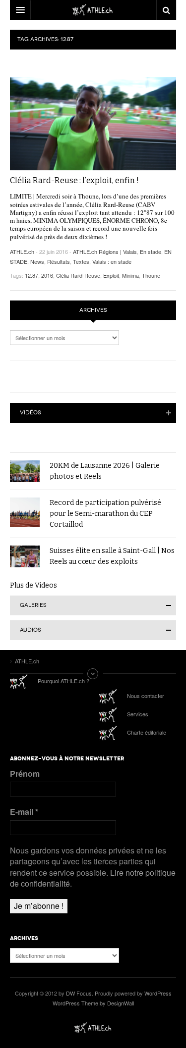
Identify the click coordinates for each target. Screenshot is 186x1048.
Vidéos (30, 412)
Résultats (58, 261)
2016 (47, 275)
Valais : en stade (111, 261)
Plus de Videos (33, 585)
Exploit (111, 275)
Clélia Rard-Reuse (78, 275)
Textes (81, 261)
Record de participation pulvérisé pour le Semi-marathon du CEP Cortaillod (105, 514)
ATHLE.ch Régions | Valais (105, 251)
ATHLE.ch (22, 251)
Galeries (33, 605)
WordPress (158, 993)
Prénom (25, 773)
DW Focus (93, 10)
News (37, 261)
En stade (150, 251)
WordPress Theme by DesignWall (93, 1003)
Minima (130, 275)
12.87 (31, 275)
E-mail (24, 811)
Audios (30, 630)
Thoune (151, 275)
